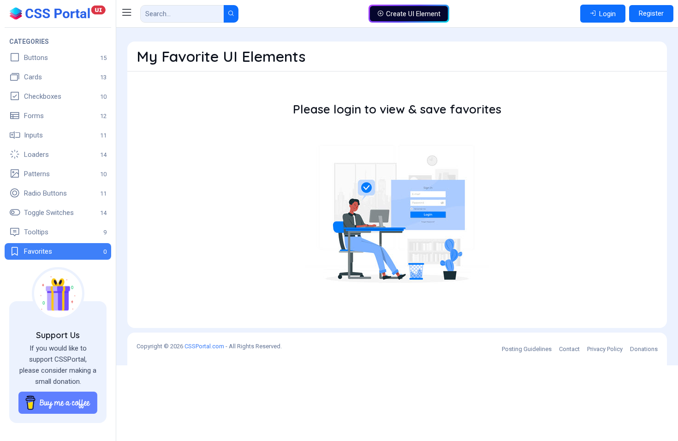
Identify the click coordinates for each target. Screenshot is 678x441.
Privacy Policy (605, 349)
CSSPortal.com (204, 346)
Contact (569, 349)
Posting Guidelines (527, 349)
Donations (644, 349)
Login (607, 14)
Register (651, 13)
